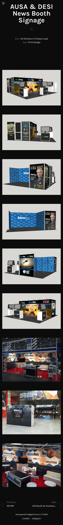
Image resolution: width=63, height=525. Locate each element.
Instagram (36, 518)
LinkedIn (26, 518)
